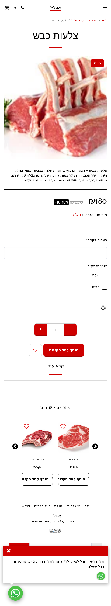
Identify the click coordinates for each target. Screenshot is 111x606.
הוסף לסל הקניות (71, 479)
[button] (105, 7)
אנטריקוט (74, 459)
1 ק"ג (77, 214)
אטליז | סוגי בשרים (84, 20)
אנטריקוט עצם (37, 459)
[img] (73, 437)
